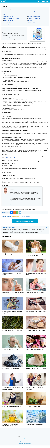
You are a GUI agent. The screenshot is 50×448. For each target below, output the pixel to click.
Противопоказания (8, 16)
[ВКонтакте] (11, 212)
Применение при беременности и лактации (38, 11)
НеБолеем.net (42, 1)
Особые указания (8, 24)
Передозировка (7, 22)
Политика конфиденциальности (25, 443)
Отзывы (30, 20)
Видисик (8, 157)
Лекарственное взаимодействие (35, 13)
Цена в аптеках (31, 22)
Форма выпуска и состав (9, 11)
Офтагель (32, 156)
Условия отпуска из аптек (34, 18)
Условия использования (25, 441)
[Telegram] (20, 212)
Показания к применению (10, 14)
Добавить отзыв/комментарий (25, 221)
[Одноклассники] (14, 212)
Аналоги (30, 14)
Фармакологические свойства (11, 13)
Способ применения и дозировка (11, 18)
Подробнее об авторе (14, 204)
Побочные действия (8, 20)
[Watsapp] (17, 212)
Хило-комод (12, 157)
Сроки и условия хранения (34, 16)
